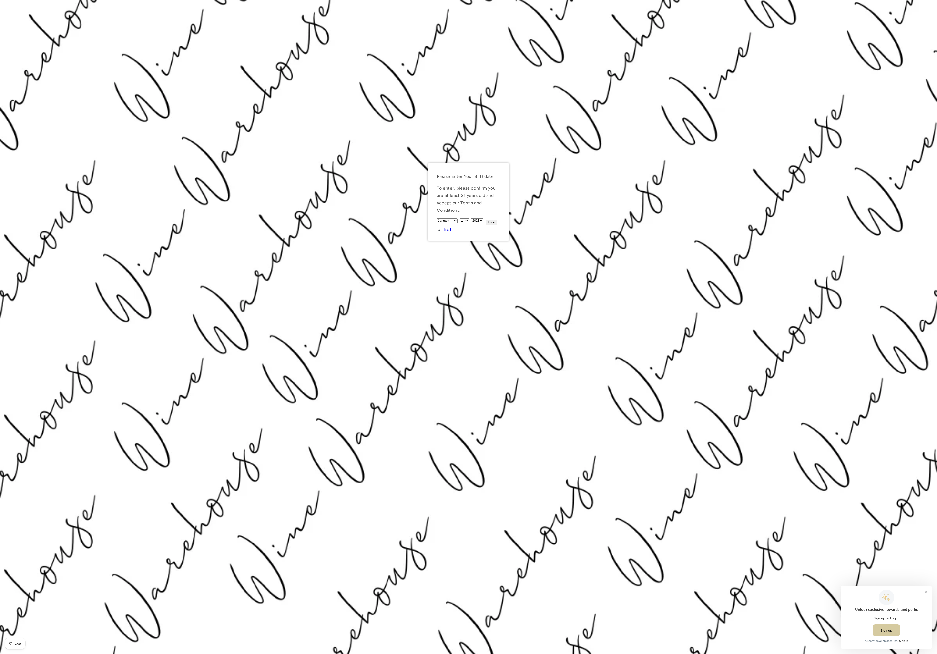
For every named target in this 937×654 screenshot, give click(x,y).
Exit (448, 229)
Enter (491, 222)
